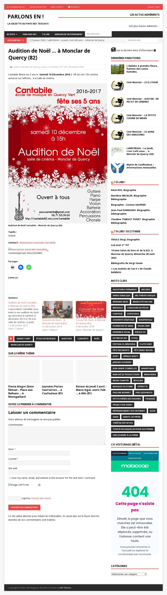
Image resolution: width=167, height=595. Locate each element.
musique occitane (123, 386)
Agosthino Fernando (125, 289)
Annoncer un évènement (69, 34)
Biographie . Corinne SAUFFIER (128, 204)
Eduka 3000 (144, 325)
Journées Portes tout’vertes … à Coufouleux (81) (52, 390)
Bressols (118, 307)
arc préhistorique (145, 295)
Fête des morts (121, 350)
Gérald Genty (130, 356)
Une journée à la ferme (125, 435)
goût (116, 356)
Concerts (82, 338)
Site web (12, 468)
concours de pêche (138, 307)
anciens (145, 289)
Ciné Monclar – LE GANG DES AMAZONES (140, 133)
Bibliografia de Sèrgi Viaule (127, 263)
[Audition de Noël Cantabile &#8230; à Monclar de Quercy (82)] (25, 315)
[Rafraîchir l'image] (39, 484)
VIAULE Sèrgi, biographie (125, 239)
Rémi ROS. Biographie (123, 190)
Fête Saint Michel (143, 350)
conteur (117, 313)
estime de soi (120, 338)
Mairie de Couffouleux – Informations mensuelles (141, 166)
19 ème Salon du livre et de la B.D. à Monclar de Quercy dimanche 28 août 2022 (133, 254)
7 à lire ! (119, 182)
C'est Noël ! (53, 66)
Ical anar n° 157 (120, 245)
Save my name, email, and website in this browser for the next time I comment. (54, 477)
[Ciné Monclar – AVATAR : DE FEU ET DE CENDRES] (117, 102)
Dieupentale (145, 319)
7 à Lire (46, 34)
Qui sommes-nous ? (16, 7)
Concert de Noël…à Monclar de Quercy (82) (91, 321)
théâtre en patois (123, 423)
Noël (97, 338)
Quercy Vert (23, 338)
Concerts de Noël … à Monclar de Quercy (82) (54, 321)
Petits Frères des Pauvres (127, 398)
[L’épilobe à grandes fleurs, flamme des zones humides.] (117, 69)
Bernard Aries (120, 301)
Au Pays (11, 34)
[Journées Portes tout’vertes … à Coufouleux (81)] (57, 371)
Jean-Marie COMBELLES (125, 368)
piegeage (150, 398)
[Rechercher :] (142, 40)
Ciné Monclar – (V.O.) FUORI (142, 82)
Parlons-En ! (30, 34)
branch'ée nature (142, 301)
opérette (142, 386)
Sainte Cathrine (132, 416)
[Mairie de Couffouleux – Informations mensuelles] (117, 168)
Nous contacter (38, 7)
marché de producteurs (126, 374)
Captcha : (26, 498)
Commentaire (15, 424)
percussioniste (144, 392)
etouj (134, 338)
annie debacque (121, 295)
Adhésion (74, 7)
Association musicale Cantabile (37, 242)
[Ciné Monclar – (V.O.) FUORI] (117, 86)
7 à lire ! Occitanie (127, 231)
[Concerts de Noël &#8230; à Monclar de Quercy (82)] (57, 309)
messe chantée (121, 380)
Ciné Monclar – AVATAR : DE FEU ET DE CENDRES (143, 100)
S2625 (115, 416)
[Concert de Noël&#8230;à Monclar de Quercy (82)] (91, 309)
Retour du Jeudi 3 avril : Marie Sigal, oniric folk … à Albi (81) (91, 390)
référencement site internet (129, 410)
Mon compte (57, 7)
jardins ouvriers (122, 362)
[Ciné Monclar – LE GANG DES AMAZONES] (117, 135)
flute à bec (146, 344)
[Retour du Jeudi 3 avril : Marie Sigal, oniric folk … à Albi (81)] (91, 371)
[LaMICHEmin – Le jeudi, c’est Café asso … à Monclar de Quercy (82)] (117, 152)
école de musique (46, 338)
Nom (11, 449)
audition (66, 338)
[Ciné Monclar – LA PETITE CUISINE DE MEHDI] (117, 119)
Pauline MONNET (122, 392)
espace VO (140, 332)
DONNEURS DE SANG (123, 325)
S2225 (152, 410)
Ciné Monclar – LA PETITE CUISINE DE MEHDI (141, 117)
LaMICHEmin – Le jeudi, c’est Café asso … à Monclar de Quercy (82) (140, 151)
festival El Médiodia (124, 344)
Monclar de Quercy (30, 66)
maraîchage (147, 368)
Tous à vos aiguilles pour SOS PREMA (133, 429)
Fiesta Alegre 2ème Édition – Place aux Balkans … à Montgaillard (21, 391)
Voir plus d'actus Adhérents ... (144, 26)
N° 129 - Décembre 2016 (72, 66)
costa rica (133, 313)
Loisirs (44, 66)
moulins (138, 380)
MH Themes (65, 587)
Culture (16, 66)
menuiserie (150, 374)
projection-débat (123, 404)
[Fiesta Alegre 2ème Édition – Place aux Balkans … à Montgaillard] (24, 371)
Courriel (12, 458)
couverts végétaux (123, 319)
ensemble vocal (121, 332)
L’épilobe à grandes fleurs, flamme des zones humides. (142, 68)
